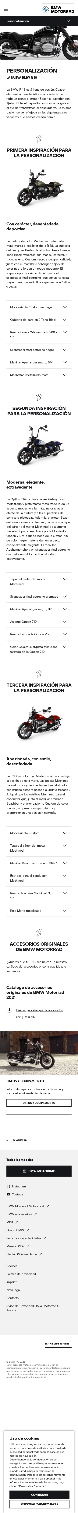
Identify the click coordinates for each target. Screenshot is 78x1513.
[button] (6, 9)
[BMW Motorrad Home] (58, 9)
